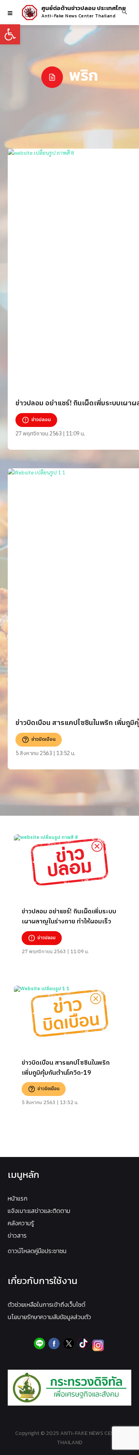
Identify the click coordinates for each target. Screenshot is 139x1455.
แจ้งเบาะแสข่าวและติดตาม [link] (39, 1210)
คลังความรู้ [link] (21, 1223)
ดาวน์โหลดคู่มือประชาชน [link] (37, 1250)
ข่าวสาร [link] (17, 1235)
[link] (10, 34)
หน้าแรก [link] (17, 1198)
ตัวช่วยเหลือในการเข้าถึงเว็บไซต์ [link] (46, 1304)
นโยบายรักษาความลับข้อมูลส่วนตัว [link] (49, 1316)
